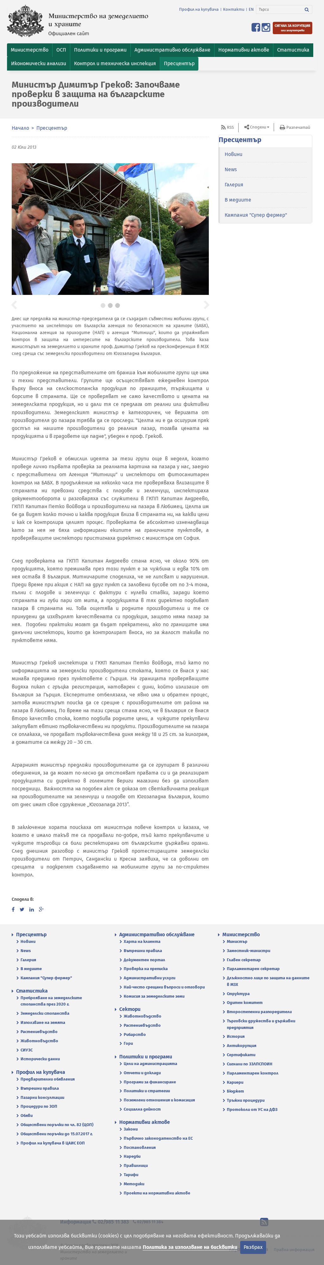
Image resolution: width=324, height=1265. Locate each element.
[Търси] (307, 9)
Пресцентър (51, 128)
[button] (29, 50)
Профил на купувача (199, 9)
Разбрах (253, 1247)
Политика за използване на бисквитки (190, 1247)
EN (251, 9)
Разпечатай (298, 127)
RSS (230, 127)
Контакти (233, 9)
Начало (20, 128)
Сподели (258, 127)
